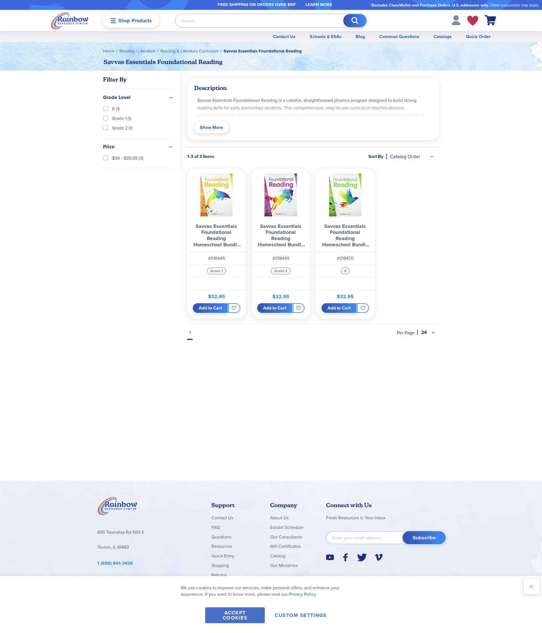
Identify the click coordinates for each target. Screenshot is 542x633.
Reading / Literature (137, 51)
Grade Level (117, 97)
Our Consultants (286, 537)
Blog (360, 36)
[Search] (354, 20)
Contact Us (284, 36)
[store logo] (70, 20)
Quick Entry (222, 556)
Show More (211, 127)
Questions (221, 537)
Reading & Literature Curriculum (189, 51)
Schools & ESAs (326, 36)
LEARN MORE (318, 4)
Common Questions (399, 36)
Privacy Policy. (303, 594)
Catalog (277, 556)
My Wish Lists (472, 20)
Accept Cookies (235, 615)
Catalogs (443, 36)
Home (108, 51)
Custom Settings (301, 615)
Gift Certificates (285, 546)
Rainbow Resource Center (117, 507)
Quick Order (478, 36)
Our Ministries (284, 565)
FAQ (215, 527)
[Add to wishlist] (234, 308)
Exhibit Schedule (286, 527)
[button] (456, 20)
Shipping (220, 565)
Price (109, 147)
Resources (221, 546)
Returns (219, 575)
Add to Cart (210, 308)
